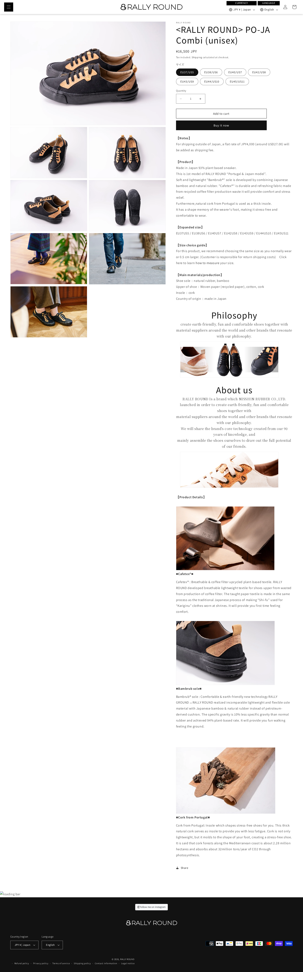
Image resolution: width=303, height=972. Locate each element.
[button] (8, 7)
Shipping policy (82, 963)
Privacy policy (40, 963)
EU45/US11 (237, 81)
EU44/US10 (211, 81)
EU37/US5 (187, 72)
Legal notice (127, 963)
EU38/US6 (211, 72)
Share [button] (184, 868)
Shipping (197, 57)
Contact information (106, 963)
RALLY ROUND (127, 959)
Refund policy (21, 963)
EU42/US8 (259, 72)
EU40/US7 (235, 72)
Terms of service (61, 963)
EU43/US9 (187, 81)
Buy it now (221, 125)
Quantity (181, 90)
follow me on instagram (153, 907)
